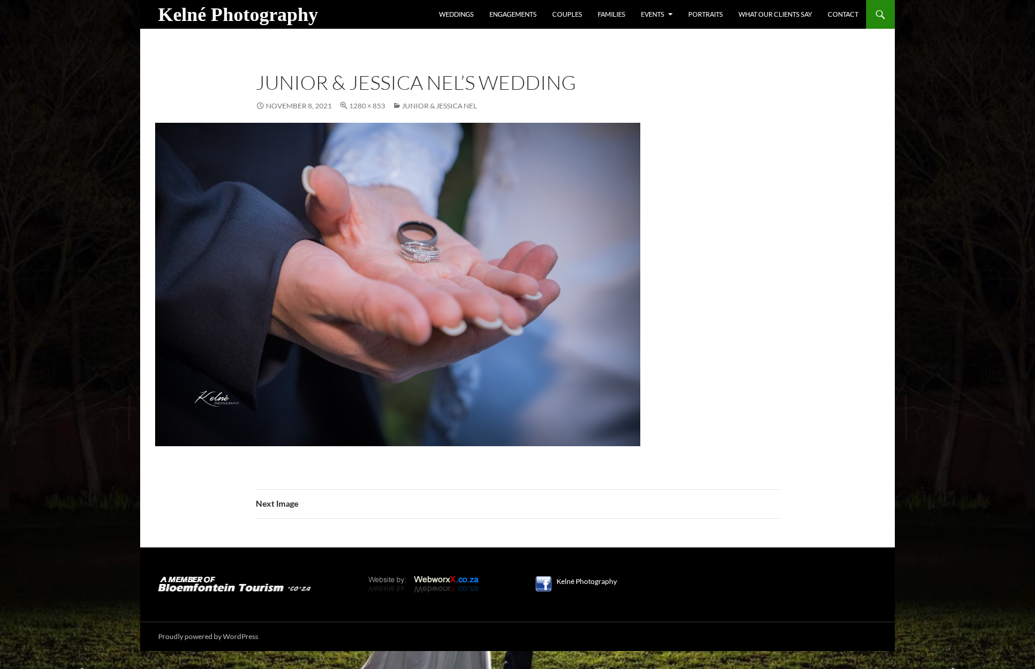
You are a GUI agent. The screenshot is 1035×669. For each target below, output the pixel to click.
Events (652, 14)
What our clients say (775, 14)
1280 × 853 (367, 105)
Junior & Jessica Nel (439, 105)
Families (611, 14)
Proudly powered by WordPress (208, 636)
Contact (843, 14)
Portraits (705, 14)
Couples (567, 14)
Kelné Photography (238, 14)
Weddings (456, 14)
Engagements (513, 14)
